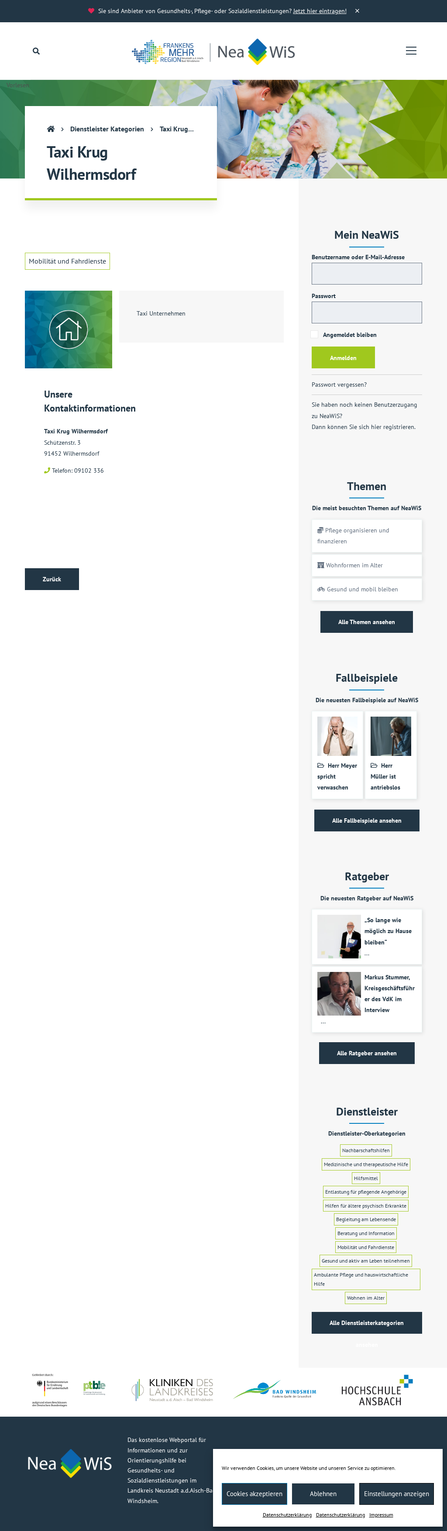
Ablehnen (323, 1494)
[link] (218, 50)
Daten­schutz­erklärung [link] (287, 1514)
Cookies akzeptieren (254, 1494)
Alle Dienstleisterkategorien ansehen (367, 1326)
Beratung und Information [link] (366, 1233)
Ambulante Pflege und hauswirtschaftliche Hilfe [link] (361, 1279)
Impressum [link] (381, 1514)
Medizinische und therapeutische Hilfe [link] (366, 1164)
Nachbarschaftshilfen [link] (366, 1150)
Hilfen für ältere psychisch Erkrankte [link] (365, 1205)
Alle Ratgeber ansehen (367, 1053)
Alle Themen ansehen (366, 622)
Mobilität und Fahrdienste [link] (67, 261)
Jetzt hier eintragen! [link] (320, 11)
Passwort (324, 296)
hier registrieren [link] (392, 427)
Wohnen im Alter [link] (366, 1297)
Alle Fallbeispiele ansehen (367, 820)
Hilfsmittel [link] (366, 1178)
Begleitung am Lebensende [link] (366, 1219)
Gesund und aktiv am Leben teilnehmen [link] (366, 1260)
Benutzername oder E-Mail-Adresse (358, 257)
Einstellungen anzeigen (396, 1494)
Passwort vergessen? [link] (339, 384)
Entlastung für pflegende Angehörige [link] (365, 1191)
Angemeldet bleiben (349, 335)
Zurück (52, 579)
